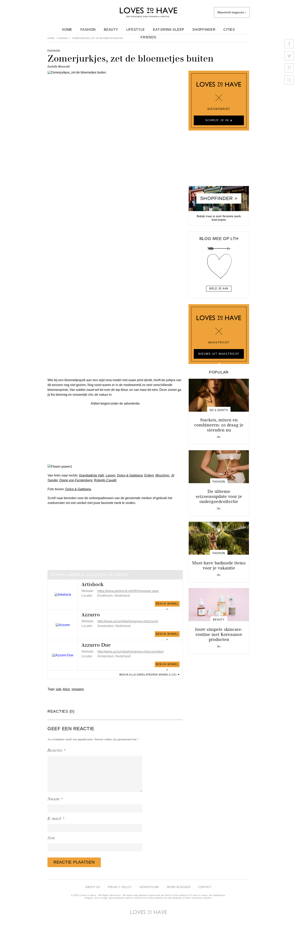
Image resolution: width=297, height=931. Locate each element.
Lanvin (110, 475)
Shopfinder (203, 29)
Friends (148, 37)
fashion (63, 38)
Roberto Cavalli (105, 480)
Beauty (111, 29)
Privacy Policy (120, 887)
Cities (229, 29)
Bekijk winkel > (167, 604)
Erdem (149, 475)
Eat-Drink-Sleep (168, 29)
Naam (55, 798)
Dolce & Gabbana (130, 475)
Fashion (88, 29)
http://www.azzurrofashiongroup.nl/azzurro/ (127, 621)
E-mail (56, 818)
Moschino (162, 475)
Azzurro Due (96, 645)
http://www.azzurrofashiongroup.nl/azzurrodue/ (130, 651)
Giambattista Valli (91, 475)
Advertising (149, 887)
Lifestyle (135, 29)
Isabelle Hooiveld (58, 66)
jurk (58, 689)
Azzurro (90, 615)
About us (92, 887)
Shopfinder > (218, 198)
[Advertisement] (115, 434)
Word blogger (179, 887)
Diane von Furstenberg (75, 480)
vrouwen (78, 689)
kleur (66, 689)
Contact (205, 887)
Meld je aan (218, 288)
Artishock (92, 584)
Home (67, 29)
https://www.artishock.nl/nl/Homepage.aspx (128, 591)
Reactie (56, 750)
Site (51, 838)
